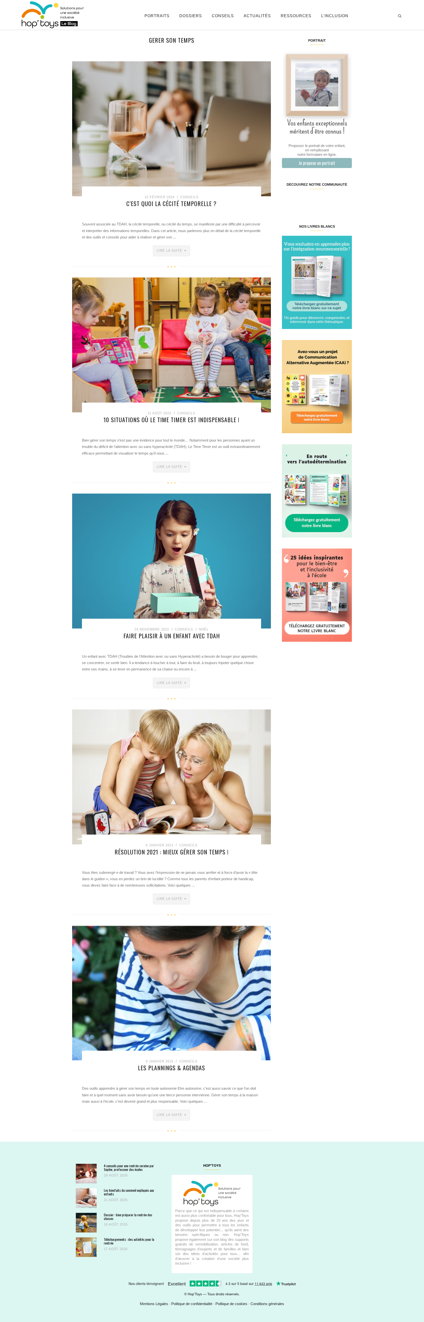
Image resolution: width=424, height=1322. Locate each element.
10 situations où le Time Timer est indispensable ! (171, 419)
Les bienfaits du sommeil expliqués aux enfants (129, 1192)
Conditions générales (267, 1304)
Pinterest (311, 200)
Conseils (223, 16)
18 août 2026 (116, 1224)
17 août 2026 (116, 1249)
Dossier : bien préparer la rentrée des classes (128, 1216)
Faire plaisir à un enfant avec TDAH (171, 635)
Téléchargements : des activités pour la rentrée (129, 1241)
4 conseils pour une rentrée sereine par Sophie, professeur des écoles (129, 1167)
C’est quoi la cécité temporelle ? (171, 203)
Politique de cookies (231, 1304)
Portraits (157, 16)
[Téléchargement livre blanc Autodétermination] (317, 490)
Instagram (299, 200)
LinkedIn (322, 200)
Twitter (345, 200)
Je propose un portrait (317, 163)
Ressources (296, 16)
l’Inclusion (334, 16)
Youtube (334, 200)
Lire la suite (169, 250)
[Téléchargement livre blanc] (317, 282)
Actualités (257, 16)
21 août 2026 (116, 1200)
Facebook (287, 200)
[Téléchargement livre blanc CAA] (317, 386)
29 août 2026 (116, 1175)
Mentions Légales (154, 1304)
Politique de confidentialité (191, 1304)
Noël (204, 629)
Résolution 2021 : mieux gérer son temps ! (172, 851)
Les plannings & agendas (171, 1067)
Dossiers (190, 16)
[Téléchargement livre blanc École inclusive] (317, 595)
